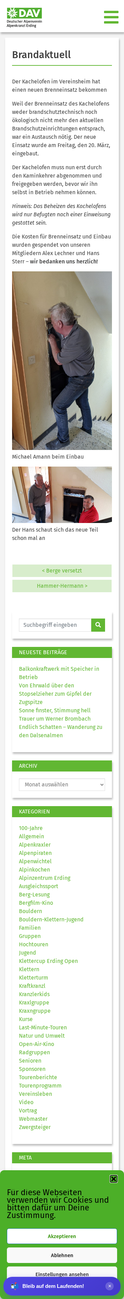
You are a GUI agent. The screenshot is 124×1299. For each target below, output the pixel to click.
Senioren (30, 1060)
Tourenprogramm (40, 1085)
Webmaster (33, 1119)
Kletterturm (33, 977)
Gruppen (30, 936)
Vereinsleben (35, 1094)
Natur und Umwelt (42, 1035)
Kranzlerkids (34, 994)
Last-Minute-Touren (43, 1027)
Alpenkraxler (35, 844)
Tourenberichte (38, 1077)
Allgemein (31, 836)
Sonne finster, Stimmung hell (55, 710)
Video (26, 1102)
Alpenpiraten (35, 853)
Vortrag (28, 1110)
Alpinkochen (34, 869)
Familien (30, 927)
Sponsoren (32, 1069)
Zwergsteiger (35, 1127)
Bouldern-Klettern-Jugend (51, 919)
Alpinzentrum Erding (44, 878)
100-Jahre (31, 828)
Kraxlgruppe (34, 1002)
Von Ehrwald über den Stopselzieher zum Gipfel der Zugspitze (55, 693)
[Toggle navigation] (112, 18)
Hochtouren (33, 944)
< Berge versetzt (62, 570)
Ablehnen (62, 1255)
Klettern (29, 969)
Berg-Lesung (34, 894)
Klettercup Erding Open (48, 961)
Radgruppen (34, 1052)
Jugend (27, 952)
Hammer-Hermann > (62, 586)
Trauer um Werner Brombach (55, 718)
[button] (113, 1178)
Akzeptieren (62, 1236)
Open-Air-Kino (36, 1044)
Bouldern (30, 911)
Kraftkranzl (32, 986)
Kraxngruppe (35, 1011)
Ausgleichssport (38, 886)
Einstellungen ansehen (62, 1274)
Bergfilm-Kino (36, 903)
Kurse (26, 1019)
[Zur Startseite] (21, 17)
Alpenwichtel (35, 861)
